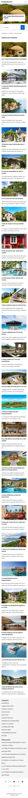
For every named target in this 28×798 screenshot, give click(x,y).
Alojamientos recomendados (10, 721)
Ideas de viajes (6, 729)
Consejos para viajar (8, 727)
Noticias (4, 735)
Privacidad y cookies (14, 795)
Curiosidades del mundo (9, 732)
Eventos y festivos (7, 709)
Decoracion (5, 715)
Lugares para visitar (8, 706)
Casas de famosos (7, 718)
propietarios (5, 703)
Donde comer (6, 712)
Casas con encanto (7, 724)
